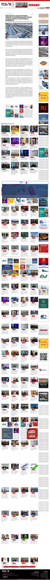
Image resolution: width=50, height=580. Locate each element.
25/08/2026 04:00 (15, 469)
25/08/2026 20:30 (15, 369)
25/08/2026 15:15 (33, 169)
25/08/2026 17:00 (34, 382)
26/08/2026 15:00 (24, 302)
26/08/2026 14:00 (34, 302)
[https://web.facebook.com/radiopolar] (13, 2)
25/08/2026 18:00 (5, 382)
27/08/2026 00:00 (5, 237)
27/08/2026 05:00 (34, 211)
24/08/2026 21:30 (5, 516)
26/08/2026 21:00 (34, 237)
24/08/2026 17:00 (34, 539)
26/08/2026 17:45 (24, 289)
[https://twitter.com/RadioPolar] (13, 4)
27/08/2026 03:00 (15, 224)
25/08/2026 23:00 (14, 169)
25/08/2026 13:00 (34, 409)
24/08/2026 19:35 (34, 516)
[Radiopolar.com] (1, 8)
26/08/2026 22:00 (25, 237)
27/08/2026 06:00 (25, 211)
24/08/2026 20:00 (24, 516)
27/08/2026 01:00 (34, 224)
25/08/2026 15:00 (15, 409)
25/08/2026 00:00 (15, 492)
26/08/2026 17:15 (34, 289)
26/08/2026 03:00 (24, 342)
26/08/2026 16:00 (15, 302)
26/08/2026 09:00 (14, 157)
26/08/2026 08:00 (24, 157)
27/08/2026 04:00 (5, 224)
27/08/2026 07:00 (15, 211)
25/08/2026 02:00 (34, 469)
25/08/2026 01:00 (5, 492)
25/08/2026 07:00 (24, 445)
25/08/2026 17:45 (15, 382)
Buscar (47, 7)
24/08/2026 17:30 (24, 539)
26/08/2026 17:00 (5, 302)
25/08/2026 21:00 (5, 369)
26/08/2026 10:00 (5, 157)
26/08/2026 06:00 (5, 169)
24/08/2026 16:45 (5, 563)
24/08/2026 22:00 (34, 492)
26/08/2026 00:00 (15, 356)
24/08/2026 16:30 (15, 563)
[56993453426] (13, 2)
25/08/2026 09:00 (5, 445)
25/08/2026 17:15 (24, 169)
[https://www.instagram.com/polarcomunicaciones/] (13, 5)
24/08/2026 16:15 (24, 563)
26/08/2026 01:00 (5, 356)
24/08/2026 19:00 (5, 539)
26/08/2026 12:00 (15, 316)
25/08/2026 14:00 (24, 409)
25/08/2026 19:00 (34, 369)
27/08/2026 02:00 (25, 224)
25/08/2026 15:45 (34, 396)
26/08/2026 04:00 (15, 342)
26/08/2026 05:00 (5, 342)
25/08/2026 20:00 (24, 369)
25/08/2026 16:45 (5, 396)
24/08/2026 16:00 (34, 563)
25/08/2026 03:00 (24, 469)
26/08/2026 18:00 (15, 289)
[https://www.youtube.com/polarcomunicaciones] (13, 6)
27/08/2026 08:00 (5, 211)
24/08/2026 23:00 (24, 492)
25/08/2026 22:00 (34, 356)
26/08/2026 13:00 (5, 316)
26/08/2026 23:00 (15, 237)
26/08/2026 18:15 (5, 289)
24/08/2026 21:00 (15, 516)
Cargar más (19, 566)
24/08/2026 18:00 (15, 539)
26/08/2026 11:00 (24, 316)
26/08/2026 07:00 (33, 157)
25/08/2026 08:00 (15, 445)
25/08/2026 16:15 (15, 396)
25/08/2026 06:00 (34, 445)
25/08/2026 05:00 (5, 469)
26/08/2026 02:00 (34, 342)
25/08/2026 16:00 (24, 396)
